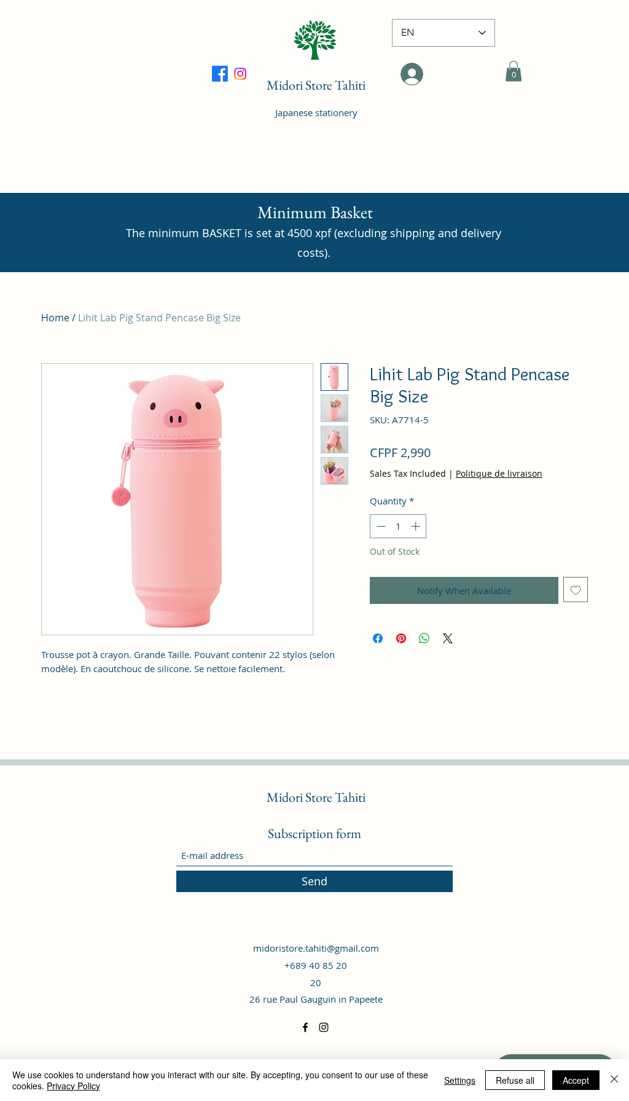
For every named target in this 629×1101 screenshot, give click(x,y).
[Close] (614, 1080)
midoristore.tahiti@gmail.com (316, 948)
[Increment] (416, 526)
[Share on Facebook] (377, 638)
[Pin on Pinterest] (401, 638)
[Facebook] (240, 74)
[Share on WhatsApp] (424, 638)
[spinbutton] (398, 526)
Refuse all (515, 1080)
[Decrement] (380, 526)
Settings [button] (459, 1080)
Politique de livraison (499, 473)
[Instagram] (324, 1027)
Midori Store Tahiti (316, 85)
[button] (513, 71)
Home (55, 317)
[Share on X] (447, 638)
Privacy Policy (73, 1085)
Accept (576, 1080)
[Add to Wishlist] (575, 589)
